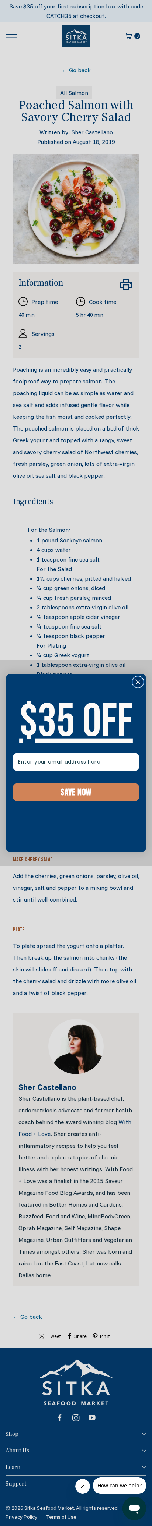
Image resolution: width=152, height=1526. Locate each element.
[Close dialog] (137, 681)
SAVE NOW (76, 791)
